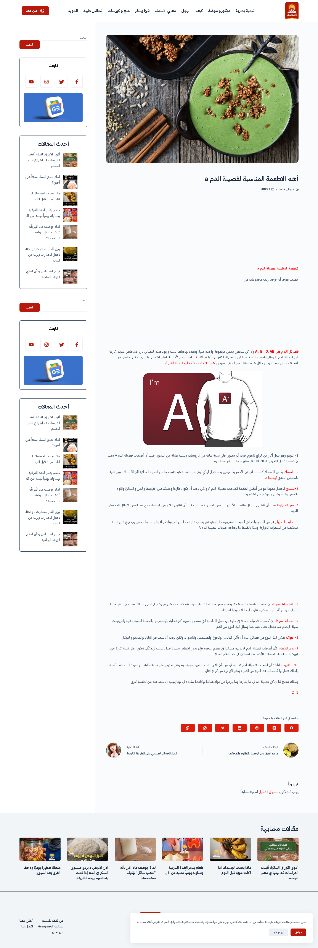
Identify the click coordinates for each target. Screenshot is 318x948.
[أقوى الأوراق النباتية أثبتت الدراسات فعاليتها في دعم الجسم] (70, 160)
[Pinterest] (257, 728)
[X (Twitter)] (274, 728)
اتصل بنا (27, 926)
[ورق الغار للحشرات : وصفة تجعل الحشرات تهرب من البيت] (70, 254)
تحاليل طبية (92, 11)
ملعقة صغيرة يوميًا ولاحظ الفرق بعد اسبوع (42, 870)
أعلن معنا (32, 10)
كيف (199, 11)
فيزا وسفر (142, 11)
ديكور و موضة (219, 11)
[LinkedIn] (240, 728)
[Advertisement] (202, 230)
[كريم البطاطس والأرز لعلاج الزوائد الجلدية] (70, 277)
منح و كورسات (119, 11)
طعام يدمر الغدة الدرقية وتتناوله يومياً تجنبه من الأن (184, 870)
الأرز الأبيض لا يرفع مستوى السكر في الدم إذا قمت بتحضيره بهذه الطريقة (89, 873)
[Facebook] (291, 728)
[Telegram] (222, 728)
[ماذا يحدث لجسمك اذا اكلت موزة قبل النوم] (70, 199)
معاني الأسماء (165, 11)
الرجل (185, 11)
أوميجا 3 (271, 477)
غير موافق (278, 932)
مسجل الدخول (268, 792)
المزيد (73, 11)
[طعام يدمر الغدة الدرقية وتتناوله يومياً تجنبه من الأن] (70, 215)
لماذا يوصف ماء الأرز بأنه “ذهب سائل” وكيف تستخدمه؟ (44, 232)
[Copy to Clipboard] (188, 728)
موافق (298, 932)
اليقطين (282, 648)
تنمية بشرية (245, 11)
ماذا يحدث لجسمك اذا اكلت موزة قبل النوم (234, 870)
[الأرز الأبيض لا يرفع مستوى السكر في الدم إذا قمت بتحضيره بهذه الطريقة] (87, 849)
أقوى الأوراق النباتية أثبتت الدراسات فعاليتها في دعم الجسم (43, 160)
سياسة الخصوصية (50, 926)
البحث (83, 37)
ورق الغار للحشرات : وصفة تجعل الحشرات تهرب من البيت (42, 254)
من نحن (57, 932)
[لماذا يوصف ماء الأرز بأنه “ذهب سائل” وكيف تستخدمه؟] (70, 232)
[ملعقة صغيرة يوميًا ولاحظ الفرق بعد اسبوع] (40, 849)
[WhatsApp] (205, 728)
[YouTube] (31, 82)
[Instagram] (46, 82)
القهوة (286, 665)
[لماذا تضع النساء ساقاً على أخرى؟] (70, 182)
